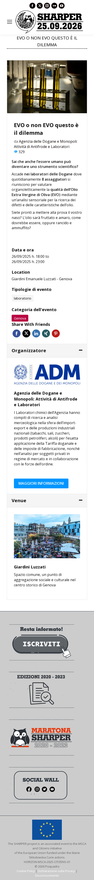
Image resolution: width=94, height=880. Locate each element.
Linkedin (36, 333)
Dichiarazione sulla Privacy (56, 871)
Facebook (17, 333)
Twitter (26, 333)
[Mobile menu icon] (9, 22)
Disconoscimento (47, 875)
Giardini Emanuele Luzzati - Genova (42, 278)
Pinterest (56, 333)
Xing (46, 333)
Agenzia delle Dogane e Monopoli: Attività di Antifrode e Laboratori (45, 144)
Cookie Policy (26, 871)
